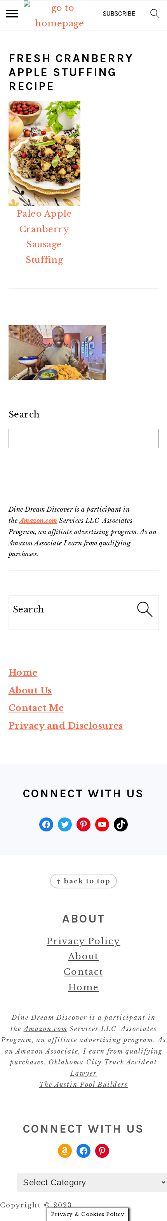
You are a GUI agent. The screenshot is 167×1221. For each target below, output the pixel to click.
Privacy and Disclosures (66, 726)
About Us (30, 690)
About (83, 956)
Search (24, 414)
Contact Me (36, 708)
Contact (83, 972)
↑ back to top (83, 881)
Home (23, 672)
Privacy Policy (83, 941)
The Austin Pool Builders (83, 1084)
